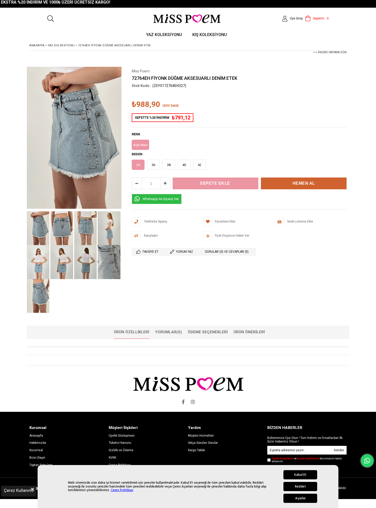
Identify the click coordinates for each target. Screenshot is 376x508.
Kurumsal (36, 450)
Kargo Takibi (196, 450)
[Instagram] (193, 402)
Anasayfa (36, 435)
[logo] (188, 384)
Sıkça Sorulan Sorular (203, 443)
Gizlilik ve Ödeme (121, 450)
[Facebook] (183, 402)
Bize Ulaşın (37, 457)
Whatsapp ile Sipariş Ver (161, 199)
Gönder (339, 450)
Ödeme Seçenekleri (208, 332)
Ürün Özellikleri (131, 332)
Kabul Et (300, 475)
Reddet (300, 486)
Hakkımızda (37, 443)
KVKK (112, 457)
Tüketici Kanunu (120, 443)
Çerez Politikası (122, 490)
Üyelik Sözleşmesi (122, 435)
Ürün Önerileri (249, 332)
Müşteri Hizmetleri (201, 435)
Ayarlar (300, 498)
